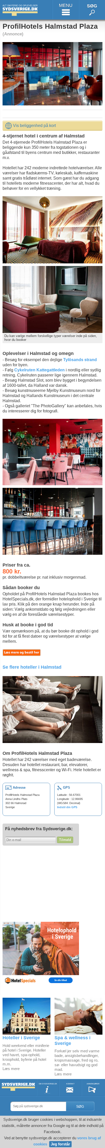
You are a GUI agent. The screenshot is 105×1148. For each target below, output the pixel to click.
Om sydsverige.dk (48, 1084)
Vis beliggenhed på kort (34, 125)
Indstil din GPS (67, 807)
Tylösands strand (80, 360)
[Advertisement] (41, 883)
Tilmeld (65, 840)
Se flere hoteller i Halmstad (32, 667)
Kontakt (70, 1084)
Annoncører (93, 1084)
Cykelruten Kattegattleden (39, 370)
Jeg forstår (60, 1144)
